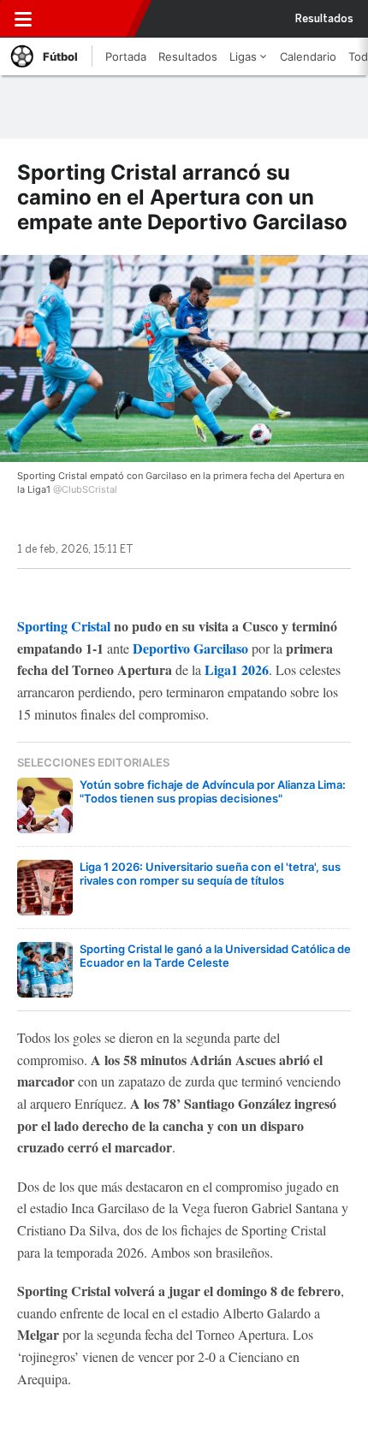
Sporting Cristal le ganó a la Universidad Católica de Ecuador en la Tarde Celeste (215, 955)
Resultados (324, 19)
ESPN (88, 19)
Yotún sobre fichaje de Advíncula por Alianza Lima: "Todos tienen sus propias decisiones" (213, 791)
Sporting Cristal (63, 626)
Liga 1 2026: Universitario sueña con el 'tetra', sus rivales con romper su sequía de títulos (210, 873)
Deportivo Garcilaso (190, 648)
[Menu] (23, 19)
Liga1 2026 (237, 669)
